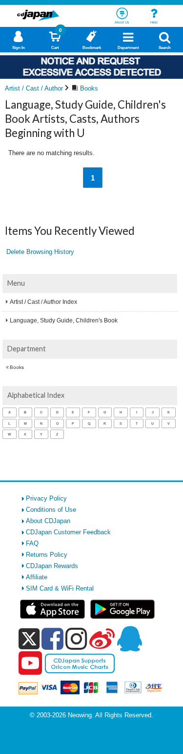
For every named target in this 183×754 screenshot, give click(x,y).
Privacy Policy (46, 498)
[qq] (129, 638)
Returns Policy (46, 554)
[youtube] (30, 663)
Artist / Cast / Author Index (43, 301)
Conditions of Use (51, 509)
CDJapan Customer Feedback (68, 532)
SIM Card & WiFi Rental (60, 588)
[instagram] (76, 638)
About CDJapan (48, 521)
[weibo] (102, 638)
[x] (29, 639)
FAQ (32, 543)
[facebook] (52, 638)
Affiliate (36, 577)
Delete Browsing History (40, 251)
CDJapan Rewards (52, 566)
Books (17, 367)
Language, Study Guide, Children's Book (64, 320)
